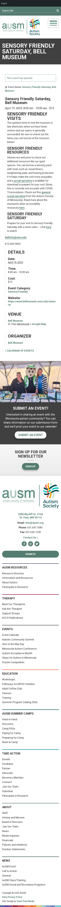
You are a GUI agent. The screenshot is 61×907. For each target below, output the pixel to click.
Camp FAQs (8, 728)
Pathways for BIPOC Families (18, 684)
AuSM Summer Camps (18, 713)
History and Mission (13, 817)
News (5, 831)
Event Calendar (10, 634)
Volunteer (7, 791)
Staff (5, 812)
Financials (7, 840)
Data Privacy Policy (12, 897)
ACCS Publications (12, 617)
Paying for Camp (11, 733)
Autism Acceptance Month (17, 653)
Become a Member (13, 777)
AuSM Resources (14, 567)
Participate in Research (15, 586)
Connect (7, 782)
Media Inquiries (10, 835)
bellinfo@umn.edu (16, 237)
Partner (6, 768)
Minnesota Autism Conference (19, 648)
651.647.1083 (35, 527)
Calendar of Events (19, 350)
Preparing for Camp (13, 737)
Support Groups (11, 613)
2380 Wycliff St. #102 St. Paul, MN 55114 (30, 516)
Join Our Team (10, 786)
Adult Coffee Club (12, 688)
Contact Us (30, 537)
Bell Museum (15, 320)
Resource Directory (13, 573)
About (7, 807)
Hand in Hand (9, 719)
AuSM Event (9, 866)
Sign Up (30, 466)
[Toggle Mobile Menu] (53, 23)
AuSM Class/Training (14, 880)
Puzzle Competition (13, 662)
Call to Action (9, 871)
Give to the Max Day (13, 644)
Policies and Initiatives (14, 844)
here (48, 227)
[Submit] (52, 10)
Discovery (7, 723)
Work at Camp (10, 742)
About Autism (9, 582)
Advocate (7, 773)
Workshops (8, 679)
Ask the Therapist (12, 608)
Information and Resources (17, 577)
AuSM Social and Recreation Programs (23, 884)
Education (10, 673)
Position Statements (13, 849)
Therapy (8, 598)
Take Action (11, 753)
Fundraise (7, 763)
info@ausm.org (34, 522)
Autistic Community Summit (18, 639)
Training (6, 697)
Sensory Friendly (18, 291)
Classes (6, 693)
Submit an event (30, 435)
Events (7, 629)
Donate (30, 554)
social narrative (23, 180)
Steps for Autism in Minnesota (19, 657)
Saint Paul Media (25, 901)
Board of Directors (12, 821)
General (6, 875)
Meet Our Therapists (13, 604)
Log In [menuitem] (4, 3)
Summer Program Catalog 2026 (19, 702)
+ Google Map (38, 324)
